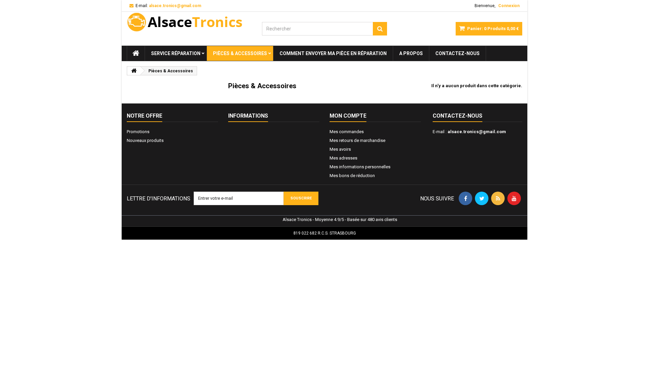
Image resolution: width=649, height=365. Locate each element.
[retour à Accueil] (133, 71)
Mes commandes (347, 131)
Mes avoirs (340, 149)
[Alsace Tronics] (189, 22)
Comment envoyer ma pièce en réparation (333, 53)
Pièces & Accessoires (240, 53)
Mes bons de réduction (352, 175)
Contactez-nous (457, 53)
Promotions (138, 131)
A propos (411, 53)
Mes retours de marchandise (357, 140)
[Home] (136, 53)
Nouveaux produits (145, 140)
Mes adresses (343, 158)
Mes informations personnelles (360, 166)
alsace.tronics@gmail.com (477, 131)
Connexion (509, 5)
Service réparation (175, 53)
